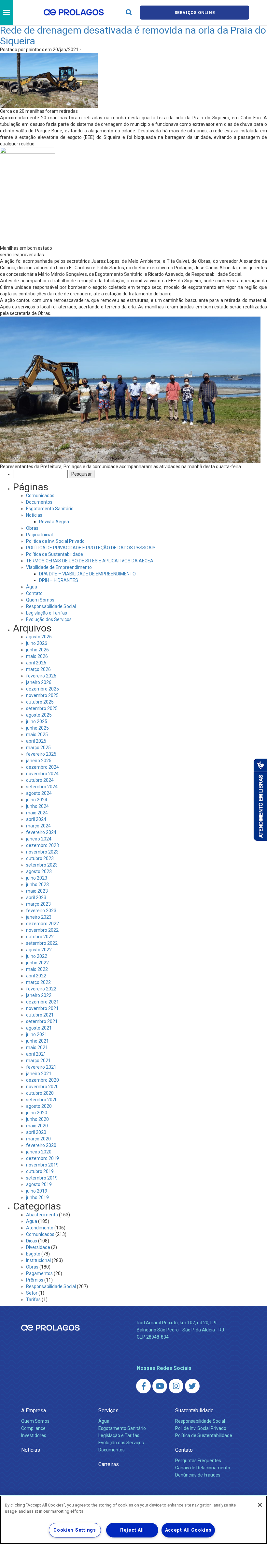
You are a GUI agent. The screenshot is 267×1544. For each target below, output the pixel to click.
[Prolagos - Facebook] (143, 1386)
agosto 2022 (39, 949)
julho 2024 (36, 799)
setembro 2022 (42, 943)
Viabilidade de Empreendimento (59, 567)
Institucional (38, 1260)
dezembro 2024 (42, 767)
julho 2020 (36, 1112)
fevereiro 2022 (41, 988)
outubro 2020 (40, 1093)
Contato (34, 593)
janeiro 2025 (38, 760)
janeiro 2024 (38, 838)
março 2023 (38, 904)
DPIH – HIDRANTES (58, 580)
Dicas (31, 1240)
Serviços (108, 1410)
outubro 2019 (40, 1171)
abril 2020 (36, 1132)
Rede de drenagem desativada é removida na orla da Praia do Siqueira (133, 35)
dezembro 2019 (42, 1158)
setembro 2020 (42, 1099)
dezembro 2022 (42, 923)
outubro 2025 (40, 702)
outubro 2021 (40, 1014)
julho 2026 (36, 643)
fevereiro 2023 (41, 910)
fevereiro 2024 (41, 832)
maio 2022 (37, 969)
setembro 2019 (42, 1177)
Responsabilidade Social (51, 606)
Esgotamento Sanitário (50, 508)
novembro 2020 (42, 1086)
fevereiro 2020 (41, 1145)
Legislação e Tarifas (46, 613)
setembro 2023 (42, 865)
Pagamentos (39, 1273)
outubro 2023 (40, 858)
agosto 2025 (39, 715)
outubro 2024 (40, 780)
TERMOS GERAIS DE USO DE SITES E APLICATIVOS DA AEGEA (89, 560)
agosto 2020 (39, 1106)
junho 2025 (37, 728)
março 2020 (38, 1138)
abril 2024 (36, 819)
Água (31, 586)
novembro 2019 (42, 1164)
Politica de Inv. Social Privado (55, 541)
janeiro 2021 (38, 1073)
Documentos (39, 502)
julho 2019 (36, 1191)
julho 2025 (36, 721)
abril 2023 (36, 897)
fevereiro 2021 (41, 1067)
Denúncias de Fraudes (197, 1474)
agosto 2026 (39, 636)
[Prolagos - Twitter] (192, 1386)
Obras (32, 528)
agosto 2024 (39, 793)
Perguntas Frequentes (198, 1460)
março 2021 (38, 1060)
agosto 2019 (39, 1184)
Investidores (33, 1435)
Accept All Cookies (188, 1530)
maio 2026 (37, 656)
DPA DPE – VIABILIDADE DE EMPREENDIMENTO (87, 573)
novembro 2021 (42, 1008)
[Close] (260, 1505)
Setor (31, 1293)
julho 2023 (36, 878)
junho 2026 (37, 649)
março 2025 (38, 747)
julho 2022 (36, 956)
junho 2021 (37, 1041)
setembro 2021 (42, 1021)
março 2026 (38, 669)
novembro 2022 (42, 930)
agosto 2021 (39, 1028)
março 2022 (38, 982)
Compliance (33, 1428)
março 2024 (38, 825)
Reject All (132, 1530)
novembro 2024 (42, 773)
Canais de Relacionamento (202, 1467)
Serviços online (195, 12)
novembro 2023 (42, 851)
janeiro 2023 (38, 917)
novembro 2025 (42, 695)
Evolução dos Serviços (49, 619)
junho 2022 (37, 962)
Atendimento (39, 1227)
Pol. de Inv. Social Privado (200, 1428)
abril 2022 (36, 975)
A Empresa (33, 1410)
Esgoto (33, 1253)
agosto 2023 (39, 871)
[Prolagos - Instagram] (176, 1386)
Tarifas (33, 1299)
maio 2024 (37, 812)
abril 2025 (36, 741)
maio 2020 (37, 1125)
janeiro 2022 (38, 995)
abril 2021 (36, 1054)
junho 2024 (37, 806)
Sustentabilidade (194, 1410)
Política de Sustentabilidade (54, 554)
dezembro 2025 (42, 688)
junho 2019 (37, 1197)
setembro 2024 (42, 786)
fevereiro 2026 (41, 675)
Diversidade (38, 1247)
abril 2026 (36, 662)
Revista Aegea (54, 521)
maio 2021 (37, 1047)
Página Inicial (39, 534)
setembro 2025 (42, 708)
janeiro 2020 (38, 1151)
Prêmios (34, 1280)
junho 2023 (37, 884)
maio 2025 (37, 734)
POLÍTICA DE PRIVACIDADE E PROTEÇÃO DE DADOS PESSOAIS (91, 547)
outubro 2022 (40, 936)
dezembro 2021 (42, 1001)
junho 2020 (37, 1119)
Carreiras (108, 1464)
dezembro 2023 (42, 845)
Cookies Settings (74, 1530)
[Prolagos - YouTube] (159, 1386)
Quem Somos (40, 599)
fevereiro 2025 (41, 754)
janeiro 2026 (38, 682)
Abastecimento (42, 1214)
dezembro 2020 (42, 1080)
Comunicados (40, 495)
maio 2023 (37, 891)
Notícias (34, 515)
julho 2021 (36, 1034)
